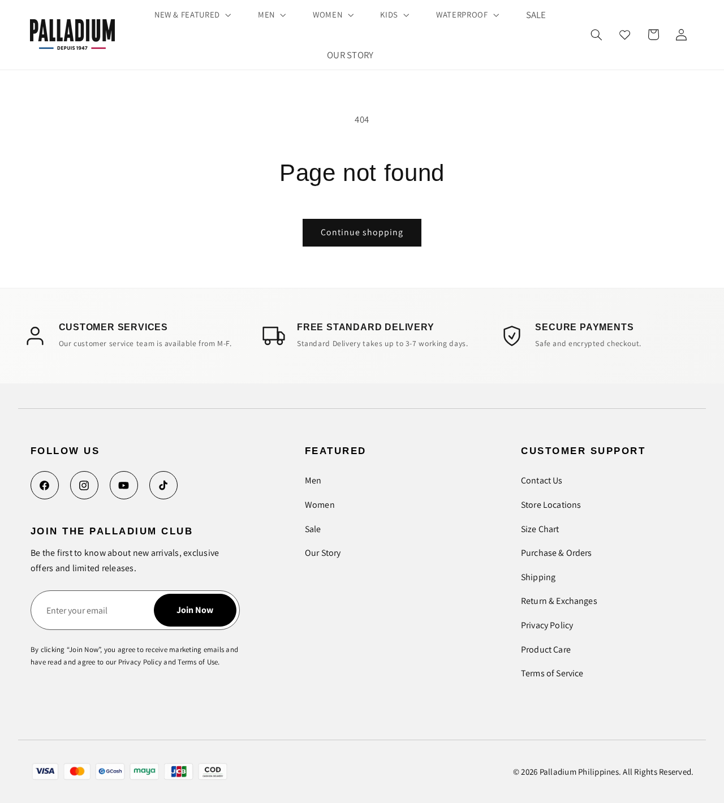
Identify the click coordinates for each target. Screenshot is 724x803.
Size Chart (540, 529)
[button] (191, 14)
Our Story (323, 553)
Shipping (538, 577)
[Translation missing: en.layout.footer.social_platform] (45, 485)
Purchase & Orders (556, 553)
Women (320, 505)
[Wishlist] (625, 34)
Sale (313, 529)
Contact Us (542, 480)
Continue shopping (362, 232)
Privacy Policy (547, 625)
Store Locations (551, 505)
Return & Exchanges (559, 601)
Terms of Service (552, 673)
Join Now (194, 610)
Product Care (546, 649)
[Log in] (681, 34)
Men (313, 480)
